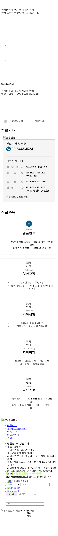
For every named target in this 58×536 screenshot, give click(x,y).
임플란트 (5, 34)
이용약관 (12, 431)
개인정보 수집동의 (13, 510)
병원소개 (12, 425)
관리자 (10, 438)
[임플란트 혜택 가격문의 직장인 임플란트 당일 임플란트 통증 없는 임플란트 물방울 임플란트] (25, 481)
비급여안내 (13, 435)
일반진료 (5, 66)
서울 (11, 494)
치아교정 (5, 44)
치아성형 (5, 55)
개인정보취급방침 (16, 428)
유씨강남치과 (5, 23)
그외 (33, 494)
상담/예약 (4, 77)
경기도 (23, 494)
